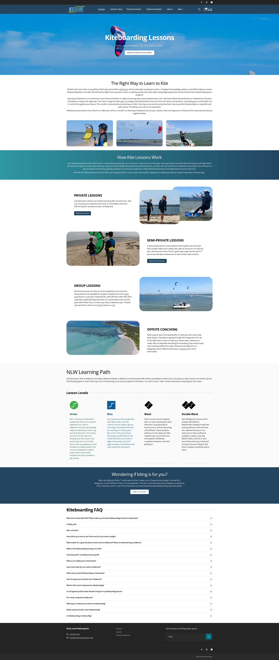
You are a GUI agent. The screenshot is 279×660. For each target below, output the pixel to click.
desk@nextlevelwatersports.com (81, 638)
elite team (124, 89)
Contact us (184, 349)
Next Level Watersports (206, 656)
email (99, 305)
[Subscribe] (208, 636)
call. (113, 305)
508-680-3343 (75, 634)
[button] (102, 9)
